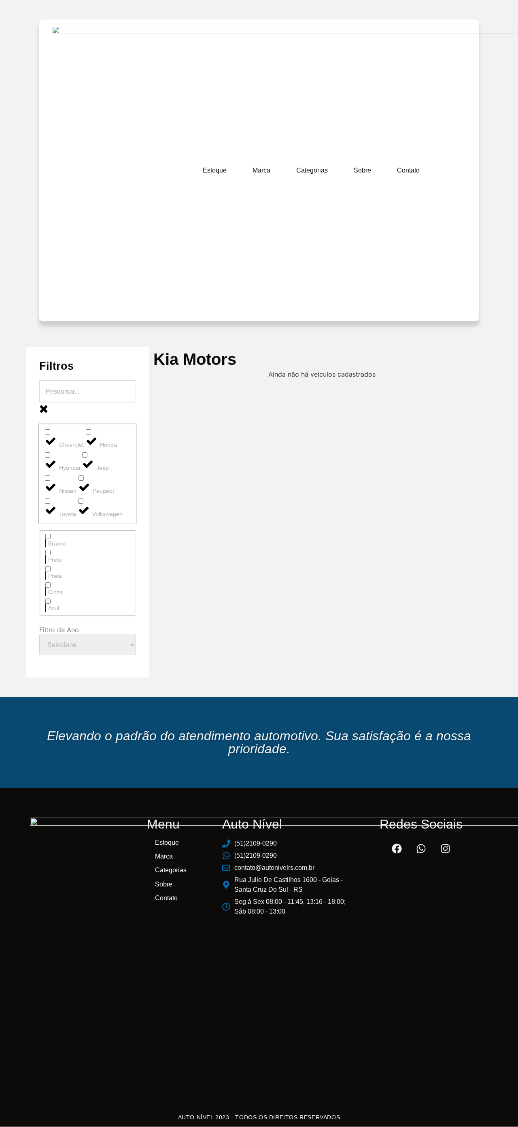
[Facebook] (396, 849)
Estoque (215, 170)
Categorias (312, 170)
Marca (261, 170)
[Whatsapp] (421, 849)
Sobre (362, 170)
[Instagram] (445, 849)
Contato (408, 170)
